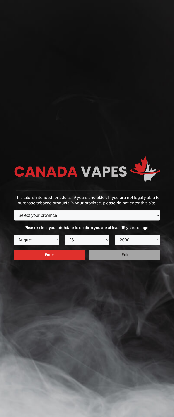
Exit (125, 254)
